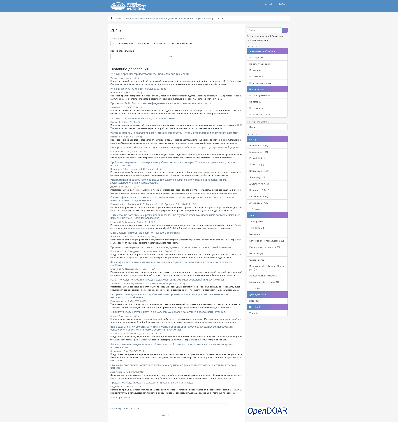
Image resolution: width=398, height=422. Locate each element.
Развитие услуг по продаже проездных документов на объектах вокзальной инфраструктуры (167, 279)
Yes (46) (253, 313)
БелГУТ (165, 414)
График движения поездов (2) (264, 247)
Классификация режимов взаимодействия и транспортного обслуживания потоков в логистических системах (171, 263)
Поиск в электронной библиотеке (267, 35)
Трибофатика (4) (257, 221)
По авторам (143, 43)
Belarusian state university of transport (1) (266, 268)
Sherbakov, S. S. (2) (259, 170)
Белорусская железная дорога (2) (266, 240)
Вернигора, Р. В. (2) (259, 190)
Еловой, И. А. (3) (257, 158)
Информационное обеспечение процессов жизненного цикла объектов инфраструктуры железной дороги (174, 147)
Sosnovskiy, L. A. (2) (259, 177)
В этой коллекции (259, 39)
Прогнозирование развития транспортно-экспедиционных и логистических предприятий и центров (170, 247)
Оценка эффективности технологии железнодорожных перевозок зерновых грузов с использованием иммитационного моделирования (172, 198)
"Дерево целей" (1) (259, 259)
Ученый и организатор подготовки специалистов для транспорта (150, 74)
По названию (159, 43)
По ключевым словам (181, 43)
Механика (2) (256, 253)
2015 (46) (254, 300)
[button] (269, 4)
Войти (252, 126)
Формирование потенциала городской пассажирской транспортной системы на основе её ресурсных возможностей (172, 345)
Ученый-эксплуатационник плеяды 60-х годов (138, 88)
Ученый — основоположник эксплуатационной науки (142, 118)
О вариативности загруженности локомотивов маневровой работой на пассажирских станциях (168, 312)
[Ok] (285, 30)
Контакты (115, 408)
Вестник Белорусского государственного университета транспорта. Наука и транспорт (170, 18)
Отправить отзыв (130, 408)
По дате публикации (122, 43)
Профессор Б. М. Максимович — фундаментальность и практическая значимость (160, 103)
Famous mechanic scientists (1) (265, 275)
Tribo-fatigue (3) (257, 227)
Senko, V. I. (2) (256, 164)
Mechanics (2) (256, 234)
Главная (118, 18)
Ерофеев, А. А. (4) (258, 145)
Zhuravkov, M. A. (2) (259, 183)
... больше (254, 209)
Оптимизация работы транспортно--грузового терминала (145, 232)
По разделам (256, 57)
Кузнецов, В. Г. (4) (258, 151)
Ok (170, 56)
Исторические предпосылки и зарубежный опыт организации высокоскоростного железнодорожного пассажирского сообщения (171, 295)
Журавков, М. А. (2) (259, 202)
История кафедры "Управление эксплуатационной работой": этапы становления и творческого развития (174, 133)
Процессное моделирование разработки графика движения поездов (151, 382)
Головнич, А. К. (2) (258, 196)
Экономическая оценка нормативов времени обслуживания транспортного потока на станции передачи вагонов (173, 366)
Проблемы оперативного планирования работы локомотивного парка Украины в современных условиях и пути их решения (174, 163)
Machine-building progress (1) (264, 281)
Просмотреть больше (121, 397)
